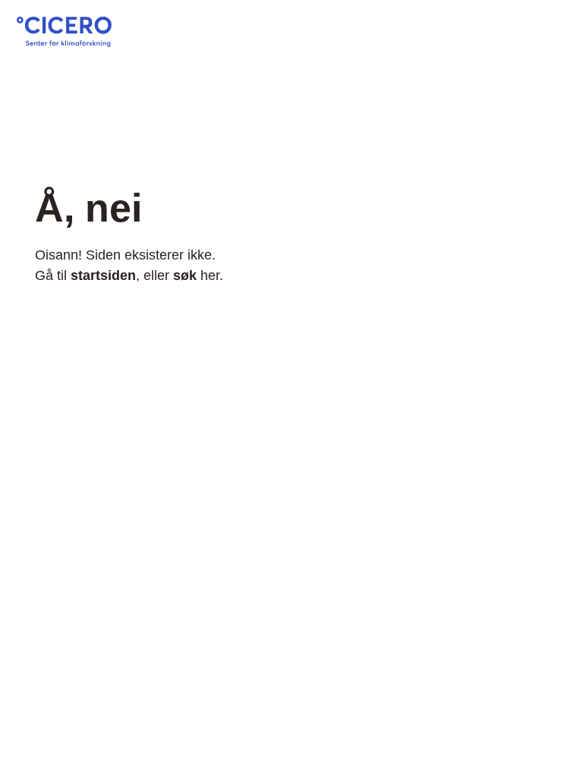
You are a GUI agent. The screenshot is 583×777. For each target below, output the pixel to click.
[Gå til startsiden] (64, 42)
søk (185, 275)
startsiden (103, 275)
